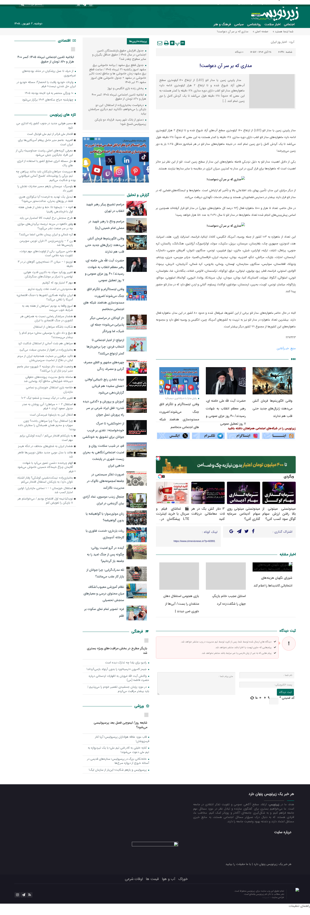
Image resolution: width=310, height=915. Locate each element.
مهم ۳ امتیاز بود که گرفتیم (57, 283)
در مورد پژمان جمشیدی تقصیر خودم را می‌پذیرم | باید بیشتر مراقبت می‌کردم (118, 689)
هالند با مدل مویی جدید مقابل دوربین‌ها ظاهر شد (45, 455)
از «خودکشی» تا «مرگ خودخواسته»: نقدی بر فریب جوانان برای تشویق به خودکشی (103, 430)
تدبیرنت (266, 897)
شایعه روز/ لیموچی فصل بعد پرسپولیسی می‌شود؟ (120, 724)
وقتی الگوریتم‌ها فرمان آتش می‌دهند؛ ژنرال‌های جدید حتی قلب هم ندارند (272, 408)
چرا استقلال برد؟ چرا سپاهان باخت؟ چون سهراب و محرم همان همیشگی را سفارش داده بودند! (47, 425)
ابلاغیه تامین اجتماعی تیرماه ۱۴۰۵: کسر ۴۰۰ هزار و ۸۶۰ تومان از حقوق (119, 97)
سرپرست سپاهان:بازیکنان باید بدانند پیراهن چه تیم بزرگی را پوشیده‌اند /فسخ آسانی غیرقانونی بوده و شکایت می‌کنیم (46, 176)
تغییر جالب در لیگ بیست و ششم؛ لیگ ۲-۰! (47, 398)
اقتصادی (64, 40)
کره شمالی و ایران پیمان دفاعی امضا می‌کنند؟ (46, 235)
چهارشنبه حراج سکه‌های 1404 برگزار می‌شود (48, 100)
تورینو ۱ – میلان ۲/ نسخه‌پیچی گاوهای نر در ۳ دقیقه (45, 264)
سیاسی (239, 24)
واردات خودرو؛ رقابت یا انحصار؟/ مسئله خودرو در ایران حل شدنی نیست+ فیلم (46, 84)
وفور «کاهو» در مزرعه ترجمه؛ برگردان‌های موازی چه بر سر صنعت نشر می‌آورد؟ (45, 226)
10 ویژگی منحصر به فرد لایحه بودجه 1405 (49, 93)
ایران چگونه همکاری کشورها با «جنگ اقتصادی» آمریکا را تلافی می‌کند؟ (45, 297)
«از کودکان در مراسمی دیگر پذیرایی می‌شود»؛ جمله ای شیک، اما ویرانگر (107, 325)
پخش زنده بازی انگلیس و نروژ (126, 88)
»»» (293, 359)
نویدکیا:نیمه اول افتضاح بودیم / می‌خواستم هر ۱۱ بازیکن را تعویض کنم (45, 501)
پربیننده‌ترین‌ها (138, 41)
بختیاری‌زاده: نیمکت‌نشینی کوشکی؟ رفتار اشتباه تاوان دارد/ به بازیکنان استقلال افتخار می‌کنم (45, 480)
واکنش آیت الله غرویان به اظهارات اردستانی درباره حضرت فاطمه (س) (119, 678)
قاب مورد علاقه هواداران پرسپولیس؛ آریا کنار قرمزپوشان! (122, 739)
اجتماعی (289, 24)
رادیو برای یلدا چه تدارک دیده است (126, 663)
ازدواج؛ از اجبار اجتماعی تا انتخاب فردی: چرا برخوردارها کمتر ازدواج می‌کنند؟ (105, 347)
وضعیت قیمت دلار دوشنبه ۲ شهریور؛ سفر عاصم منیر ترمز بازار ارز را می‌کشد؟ (45, 369)
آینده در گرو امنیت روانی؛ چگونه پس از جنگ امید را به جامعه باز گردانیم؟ (105, 554)
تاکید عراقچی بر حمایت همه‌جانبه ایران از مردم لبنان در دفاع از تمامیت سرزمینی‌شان (45, 358)
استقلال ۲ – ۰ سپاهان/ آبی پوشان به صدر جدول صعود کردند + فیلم (47, 406)
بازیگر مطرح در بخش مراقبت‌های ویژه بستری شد (117, 650)
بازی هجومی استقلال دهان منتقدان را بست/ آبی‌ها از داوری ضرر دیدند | (181, 604)
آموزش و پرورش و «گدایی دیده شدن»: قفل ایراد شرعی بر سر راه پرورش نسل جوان (103, 408)
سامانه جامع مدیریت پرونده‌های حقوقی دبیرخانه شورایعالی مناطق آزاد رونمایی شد (48, 379)
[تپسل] (158, 458)
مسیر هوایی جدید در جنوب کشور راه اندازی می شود (44, 125)
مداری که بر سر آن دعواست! (225, 65)
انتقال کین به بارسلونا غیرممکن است (51, 415)
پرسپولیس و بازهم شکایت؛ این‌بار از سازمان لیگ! (118, 770)
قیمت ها (152, 879)
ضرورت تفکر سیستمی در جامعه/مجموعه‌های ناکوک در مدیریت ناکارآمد (105, 481)
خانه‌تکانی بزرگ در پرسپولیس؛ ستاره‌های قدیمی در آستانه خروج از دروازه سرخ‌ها (118, 761)
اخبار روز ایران (279, 42)
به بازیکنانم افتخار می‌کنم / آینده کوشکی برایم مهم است (46, 438)
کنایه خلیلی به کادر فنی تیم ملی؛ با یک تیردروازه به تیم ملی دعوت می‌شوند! (118, 750)
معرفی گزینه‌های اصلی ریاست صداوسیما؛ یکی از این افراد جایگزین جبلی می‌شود (44, 153)
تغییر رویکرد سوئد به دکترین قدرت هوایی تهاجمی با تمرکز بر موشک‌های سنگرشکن (48, 274)
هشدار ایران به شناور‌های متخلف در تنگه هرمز (45, 446)
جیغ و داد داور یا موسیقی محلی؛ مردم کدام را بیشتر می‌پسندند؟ (46, 335)
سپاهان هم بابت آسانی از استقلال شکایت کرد (45, 343)
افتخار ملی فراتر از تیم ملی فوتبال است (50, 134)
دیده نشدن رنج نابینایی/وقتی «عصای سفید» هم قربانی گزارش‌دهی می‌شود (104, 386)
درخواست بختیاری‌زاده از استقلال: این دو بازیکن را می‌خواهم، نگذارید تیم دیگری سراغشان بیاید (117, 109)
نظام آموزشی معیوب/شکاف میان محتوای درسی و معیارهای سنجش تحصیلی (104, 593)
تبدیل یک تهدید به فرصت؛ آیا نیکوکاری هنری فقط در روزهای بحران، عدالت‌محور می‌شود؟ (46, 199)
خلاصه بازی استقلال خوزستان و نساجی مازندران (49, 390)
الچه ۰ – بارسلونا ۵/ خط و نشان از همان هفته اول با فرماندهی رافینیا (45, 209)
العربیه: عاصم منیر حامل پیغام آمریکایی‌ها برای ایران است (45, 142)
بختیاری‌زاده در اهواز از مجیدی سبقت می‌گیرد (46, 350)
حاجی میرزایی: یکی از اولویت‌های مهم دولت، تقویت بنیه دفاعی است (46, 253)
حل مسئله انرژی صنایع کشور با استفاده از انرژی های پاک (45, 163)
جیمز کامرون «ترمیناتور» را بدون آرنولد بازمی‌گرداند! (117, 669)
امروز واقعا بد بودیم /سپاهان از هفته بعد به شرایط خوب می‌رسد (47, 308)
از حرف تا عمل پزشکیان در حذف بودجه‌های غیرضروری (49, 73)
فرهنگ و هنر (222, 24)
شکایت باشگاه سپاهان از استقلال (53, 327)
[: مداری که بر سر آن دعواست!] (160, 43)
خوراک (183, 879)
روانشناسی (254, 24)
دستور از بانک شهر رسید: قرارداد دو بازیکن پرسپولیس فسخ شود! (120, 122)
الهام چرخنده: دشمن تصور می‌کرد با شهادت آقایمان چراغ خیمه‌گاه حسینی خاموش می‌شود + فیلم (46, 467)
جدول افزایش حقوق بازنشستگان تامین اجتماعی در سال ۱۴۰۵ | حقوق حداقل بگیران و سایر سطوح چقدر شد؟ (119, 55)
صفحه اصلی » (260, 31)
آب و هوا (168, 879)
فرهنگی (137, 631)
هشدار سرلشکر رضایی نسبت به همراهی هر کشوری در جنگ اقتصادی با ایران (46, 318)
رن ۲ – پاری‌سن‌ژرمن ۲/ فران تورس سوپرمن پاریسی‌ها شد (46, 243)
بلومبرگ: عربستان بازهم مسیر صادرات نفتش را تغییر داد (45, 188)
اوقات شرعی (134, 879)
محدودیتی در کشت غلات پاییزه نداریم (50, 289)
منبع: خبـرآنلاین (286, 348)
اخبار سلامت (272, 24)
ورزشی (139, 706)
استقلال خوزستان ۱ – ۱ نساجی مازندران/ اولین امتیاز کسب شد (45, 490)
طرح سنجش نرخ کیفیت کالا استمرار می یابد (46, 218)
